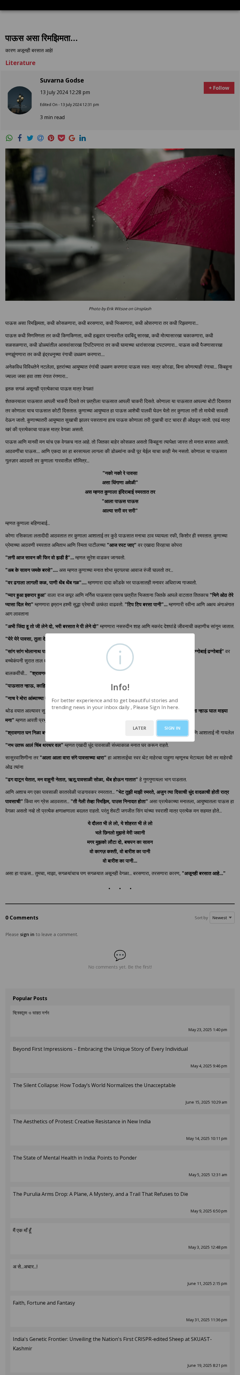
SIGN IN (172, 728)
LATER (139, 728)
